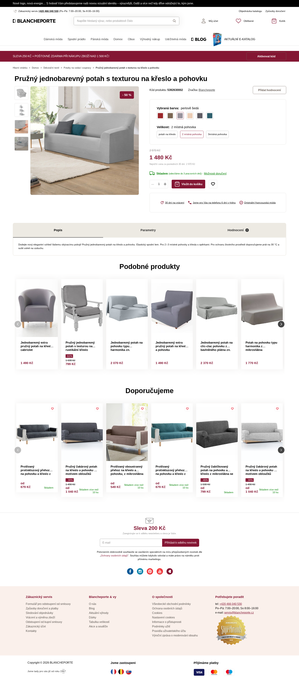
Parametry (148, 230)
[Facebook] (130, 572)
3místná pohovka (217, 134)
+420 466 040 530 (48, 11)
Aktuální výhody (98, 612)
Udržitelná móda (175, 39)
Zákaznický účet (36, 626)
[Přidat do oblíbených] (213, 184)
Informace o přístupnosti (166, 621)
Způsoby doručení (275, 11)
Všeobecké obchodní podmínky (171, 603)
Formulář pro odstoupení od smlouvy (48, 603)
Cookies (157, 612)
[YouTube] (159, 572)
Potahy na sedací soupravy (77, 67)
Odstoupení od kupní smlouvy (44, 621)
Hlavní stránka (20, 67)
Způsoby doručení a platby (42, 608)
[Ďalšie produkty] (281, 324)
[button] (18, 450)
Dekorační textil (51, 67)
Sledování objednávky (39, 612)
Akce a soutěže (98, 626)
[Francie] (114, 672)
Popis (58, 230)
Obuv (131, 39)
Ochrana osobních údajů (167, 608)
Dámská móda (53, 39)
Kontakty (31, 630)
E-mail (106, 542)
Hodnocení (238, 230)
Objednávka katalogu (250, 11)
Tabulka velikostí (99, 621)
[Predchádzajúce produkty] (18, 324)
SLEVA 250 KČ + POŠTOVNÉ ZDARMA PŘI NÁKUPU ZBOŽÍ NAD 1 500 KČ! (61, 56)
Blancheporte (207, 89)
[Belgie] (122, 672)
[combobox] (118, 21)
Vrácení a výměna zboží (40, 617)
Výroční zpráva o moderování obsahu (175, 635)
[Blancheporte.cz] (34, 21)
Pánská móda (99, 39)
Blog (92, 608)
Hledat (171, 21)
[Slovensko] (129, 672)
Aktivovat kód (266, 56)
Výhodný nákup (150, 39)
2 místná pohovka (192, 134)
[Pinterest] (149, 572)
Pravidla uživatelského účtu (169, 630)
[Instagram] (139, 572)
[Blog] (169, 572)
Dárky (92, 617)
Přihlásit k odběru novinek (181, 542)
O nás (92, 603)
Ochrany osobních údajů (114, 555)
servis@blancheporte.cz (239, 612)
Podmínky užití (161, 626)
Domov (118, 39)
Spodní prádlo (76, 39)
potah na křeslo (167, 134)
